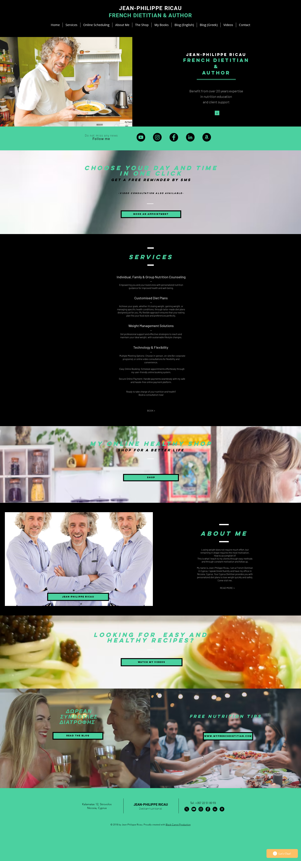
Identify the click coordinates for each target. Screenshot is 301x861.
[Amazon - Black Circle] (206, 137)
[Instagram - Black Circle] (157, 137)
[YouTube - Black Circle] (141, 137)
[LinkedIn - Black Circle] (190, 137)
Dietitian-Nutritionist (150, 808)
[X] (186, 809)
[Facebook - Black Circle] (173, 137)
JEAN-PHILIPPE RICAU (151, 804)
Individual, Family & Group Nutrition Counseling (151, 277)
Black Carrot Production (178, 824)
